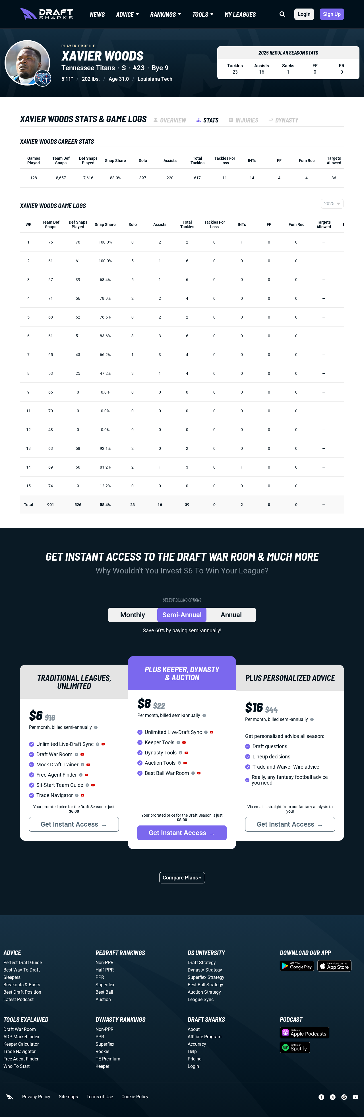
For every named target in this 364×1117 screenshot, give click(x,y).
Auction (103, 999)
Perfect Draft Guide (22, 962)
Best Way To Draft (21, 970)
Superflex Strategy (206, 977)
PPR (100, 977)
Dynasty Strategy (205, 970)
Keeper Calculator (21, 1044)
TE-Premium (108, 1059)
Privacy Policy (36, 1096)
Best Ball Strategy (205, 984)
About (194, 1029)
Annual (231, 615)
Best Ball (104, 992)
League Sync (201, 999)
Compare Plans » (182, 878)
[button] (103, 744)
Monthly (132, 615)
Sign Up (332, 14)
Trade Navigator (19, 1051)
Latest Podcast (18, 999)
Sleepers (11, 977)
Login (304, 14)
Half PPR (105, 970)
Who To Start (16, 1066)
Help (192, 1051)
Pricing (195, 1059)
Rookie (102, 1051)
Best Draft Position (22, 992)
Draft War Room (19, 1029)
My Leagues (240, 14)
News (97, 14)
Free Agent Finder (20, 1059)
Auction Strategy (204, 992)
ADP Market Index (21, 1036)
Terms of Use (99, 1096)
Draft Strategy (202, 962)
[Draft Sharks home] (46, 14)
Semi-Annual (182, 615)
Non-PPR (104, 962)
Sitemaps (68, 1096)
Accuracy (197, 1044)
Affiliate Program (205, 1036)
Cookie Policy (134, 1096)
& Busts (32, 984)
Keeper (102, 1066)
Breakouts (13, 984)
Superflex (105, 984)
